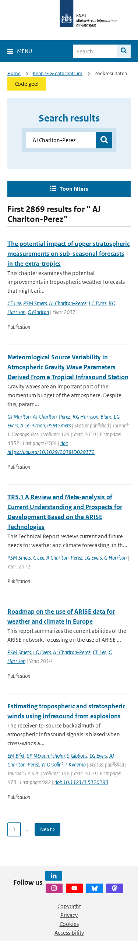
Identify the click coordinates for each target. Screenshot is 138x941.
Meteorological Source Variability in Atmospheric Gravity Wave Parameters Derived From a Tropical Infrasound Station (67, 367)
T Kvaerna (75, 764)
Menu (24, 50)
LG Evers (97, 303)
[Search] (124, 51)
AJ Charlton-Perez (67, 303)
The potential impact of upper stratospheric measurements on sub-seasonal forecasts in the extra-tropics (68, 254)
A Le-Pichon (32, 425)
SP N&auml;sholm (46, 755)
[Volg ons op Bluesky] (95, 888)
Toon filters (74, 188)
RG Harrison (85, 416)
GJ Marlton (19, 416)
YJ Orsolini (52, 764)
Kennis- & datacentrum (57, 73)
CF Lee (14, 303)
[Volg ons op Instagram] (54, 888)
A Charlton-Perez (64, 557)
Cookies (69, 923)
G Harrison (115, 557)
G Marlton (38, 312)
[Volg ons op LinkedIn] (54, 876)
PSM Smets (35, 303)
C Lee (38, 557)
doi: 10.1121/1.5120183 (81, 782)
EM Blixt (16, 755)
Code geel (27, 83)
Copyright (69, 906)
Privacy (69, 915)
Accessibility (69, 932)
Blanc (106, 416)
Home (14, 73)
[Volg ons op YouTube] (74, 888)
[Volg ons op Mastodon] (115, 888)
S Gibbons (77, 755)
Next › (47, 829)
